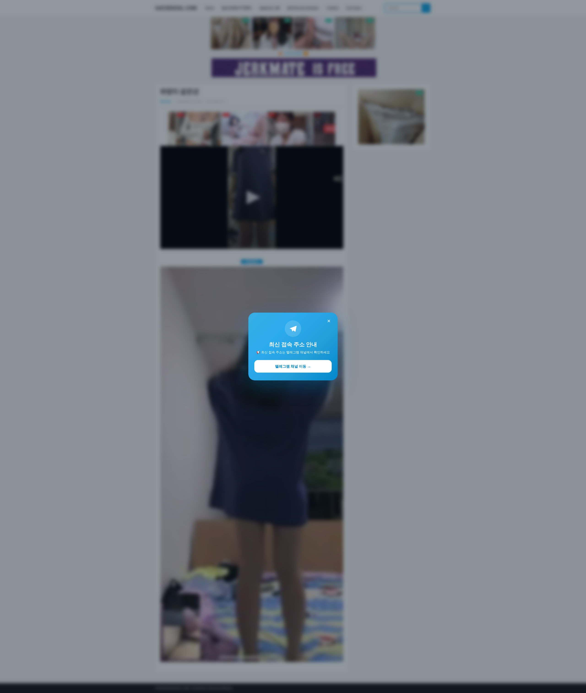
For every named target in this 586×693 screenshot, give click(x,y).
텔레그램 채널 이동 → (293, 366)
